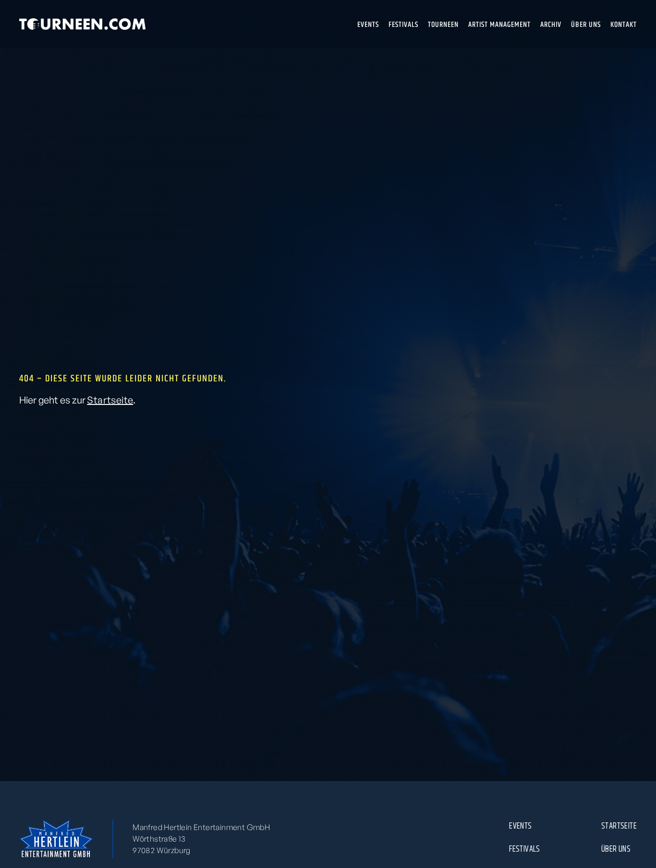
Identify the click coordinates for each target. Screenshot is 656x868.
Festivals (524, 849)
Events (520, 826)
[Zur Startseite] (82, 24)
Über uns (616, 849)
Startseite (110, 400)
